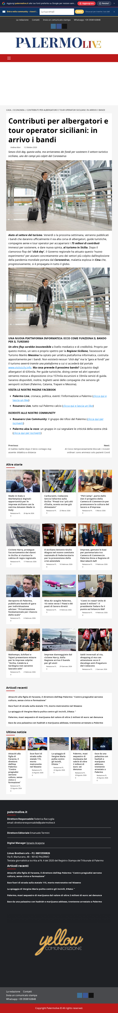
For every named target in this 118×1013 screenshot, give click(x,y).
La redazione (22, 19)
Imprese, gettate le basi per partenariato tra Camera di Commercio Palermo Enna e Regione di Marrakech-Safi (94, 555)
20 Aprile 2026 (29, 513)
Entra (79, 11)
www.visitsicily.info (19, 367)
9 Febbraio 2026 (101, 564)
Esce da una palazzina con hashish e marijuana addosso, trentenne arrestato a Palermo (55, 722)
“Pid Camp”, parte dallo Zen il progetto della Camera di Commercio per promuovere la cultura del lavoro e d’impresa (94, 501)
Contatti (36, 19)
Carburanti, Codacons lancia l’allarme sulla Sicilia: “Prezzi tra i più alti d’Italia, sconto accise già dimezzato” (58, 501)
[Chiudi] (114, 3)
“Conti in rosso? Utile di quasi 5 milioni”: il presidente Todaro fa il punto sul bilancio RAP (93, 605)
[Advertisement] (59, 84)
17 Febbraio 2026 (30, 561)
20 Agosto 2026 (80, 775)
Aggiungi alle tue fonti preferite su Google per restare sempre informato (46, 3)
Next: (87, 449)
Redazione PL (15, 513)
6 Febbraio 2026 (30, 618)
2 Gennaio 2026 (101, 669)
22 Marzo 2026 (65, 510)
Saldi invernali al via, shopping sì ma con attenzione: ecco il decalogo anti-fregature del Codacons (93, 660)
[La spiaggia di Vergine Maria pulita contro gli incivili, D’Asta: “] (59, 743)
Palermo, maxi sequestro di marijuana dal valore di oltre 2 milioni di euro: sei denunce (55, 717)
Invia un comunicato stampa (57, 19)
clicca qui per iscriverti (27, 433)
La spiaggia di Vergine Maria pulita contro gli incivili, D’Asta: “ (42, 711)
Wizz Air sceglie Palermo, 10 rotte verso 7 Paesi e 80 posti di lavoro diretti (58, 603)
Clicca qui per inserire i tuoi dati (97, 12)
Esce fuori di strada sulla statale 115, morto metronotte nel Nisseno (45, 705)
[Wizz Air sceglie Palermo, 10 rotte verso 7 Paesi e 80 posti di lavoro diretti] (59, 586)
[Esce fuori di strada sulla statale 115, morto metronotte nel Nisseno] (37, 743)
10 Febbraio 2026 (66, 564)
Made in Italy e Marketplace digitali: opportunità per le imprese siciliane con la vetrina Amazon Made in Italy (21, 502)
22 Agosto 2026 (16, 788)
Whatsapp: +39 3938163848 (87, 19)
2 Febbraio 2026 (30, 672)
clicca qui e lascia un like (78, 406)
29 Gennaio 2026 (66, 666)
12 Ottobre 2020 (30, 147)
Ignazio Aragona (35, 843)
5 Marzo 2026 (100, 510)
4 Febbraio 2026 (66, 610)
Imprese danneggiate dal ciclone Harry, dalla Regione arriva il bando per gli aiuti (58, 658)
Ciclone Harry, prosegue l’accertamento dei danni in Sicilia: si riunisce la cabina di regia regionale (22, 554)
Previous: (29, 449)
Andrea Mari (16, 147)
